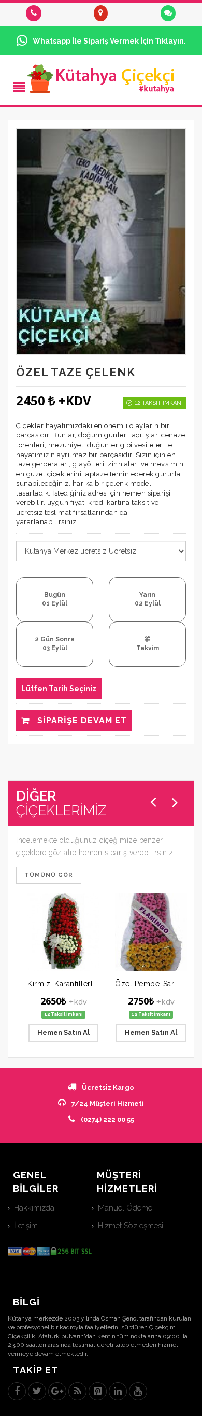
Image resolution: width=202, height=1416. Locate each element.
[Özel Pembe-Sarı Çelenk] (151, 932)
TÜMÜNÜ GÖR (48, 875)
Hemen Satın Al (63, 1032)
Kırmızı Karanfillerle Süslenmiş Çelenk (95, 984)
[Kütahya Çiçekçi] (101, 78)
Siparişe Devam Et (81, 720)
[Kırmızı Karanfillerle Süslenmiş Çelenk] (63, 932)
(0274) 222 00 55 (107, 1119)
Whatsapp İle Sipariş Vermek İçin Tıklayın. (109, 41)
